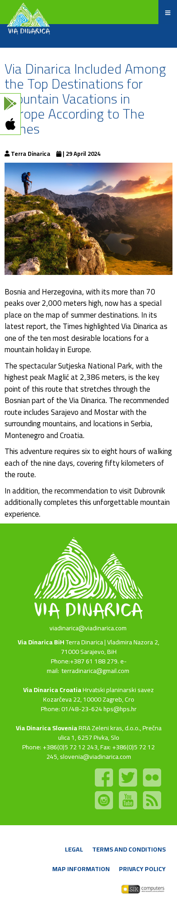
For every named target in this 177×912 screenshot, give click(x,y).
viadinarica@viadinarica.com (88, 628)
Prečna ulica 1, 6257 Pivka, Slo (110, 732)
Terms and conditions (129, 849)
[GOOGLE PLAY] (10, 104)
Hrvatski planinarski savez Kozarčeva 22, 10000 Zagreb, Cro (98, 694)
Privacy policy (142, 869)
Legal (74, 849)
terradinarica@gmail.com (95, 671)
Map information (81, 869)
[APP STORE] (10, 124)
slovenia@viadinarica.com (95, 756)
